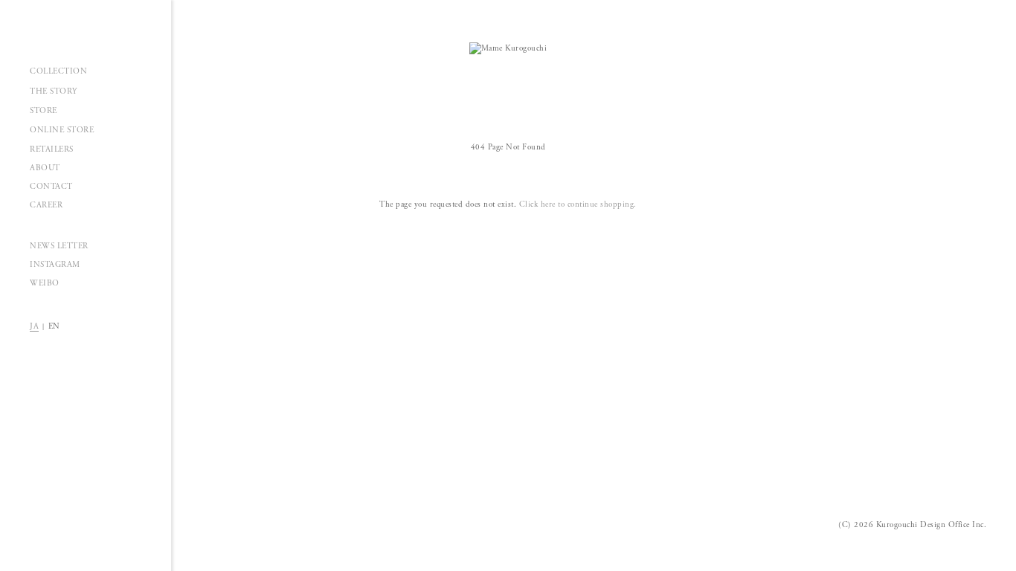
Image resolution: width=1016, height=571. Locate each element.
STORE (43, 111)
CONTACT (51, 186)
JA (34, 326)
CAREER (46, 205)
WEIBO (45, 283)
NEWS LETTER (59, 246)
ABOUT (45, 168)
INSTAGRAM (55, 264)
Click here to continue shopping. (578, 204)
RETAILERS (52, 149)
